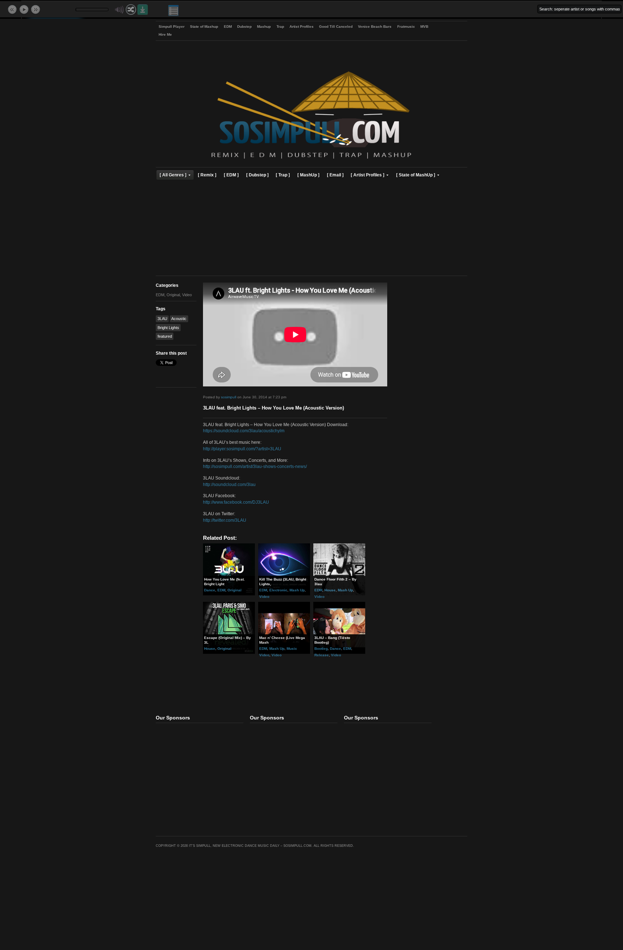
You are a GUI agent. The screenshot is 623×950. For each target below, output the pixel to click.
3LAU (162, 318)
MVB (424, 27)
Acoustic (178, 318)
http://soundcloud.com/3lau (229, 484)
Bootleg (321, 649)
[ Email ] (335, 174)
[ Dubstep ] (257, 174)
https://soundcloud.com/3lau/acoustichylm (243, 430)
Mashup (264, 27)
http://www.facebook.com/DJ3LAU (236, 502)
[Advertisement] (311, 228)
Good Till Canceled (336, 27)
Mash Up (297, 590)
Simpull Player (172, 27)
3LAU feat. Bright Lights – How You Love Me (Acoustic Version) (273, 408)
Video (187, 295)
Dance (209, 590)
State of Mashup (204, 27)
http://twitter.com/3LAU (224, 520)
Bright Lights (168, 327)
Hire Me (165, 34)
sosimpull (228, 397)
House (330, 590)
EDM (228, 27)
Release (321, 655)
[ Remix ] (207, 174)
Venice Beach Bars (375, 27)
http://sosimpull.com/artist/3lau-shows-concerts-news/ (255, 466)
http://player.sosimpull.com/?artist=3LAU (242, 448)
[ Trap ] (283, 174)
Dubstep (244, 27)
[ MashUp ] (308, 174)
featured (165, 336)
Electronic (278, 590)
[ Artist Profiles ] (367, 174)
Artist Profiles (302, 27)
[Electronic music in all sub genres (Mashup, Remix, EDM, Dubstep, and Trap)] (311, 160)
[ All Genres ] (173, 174)
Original (173, 295)
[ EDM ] (231, 174)
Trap (280, 27)
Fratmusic (406, 27)
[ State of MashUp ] (415, 174)
